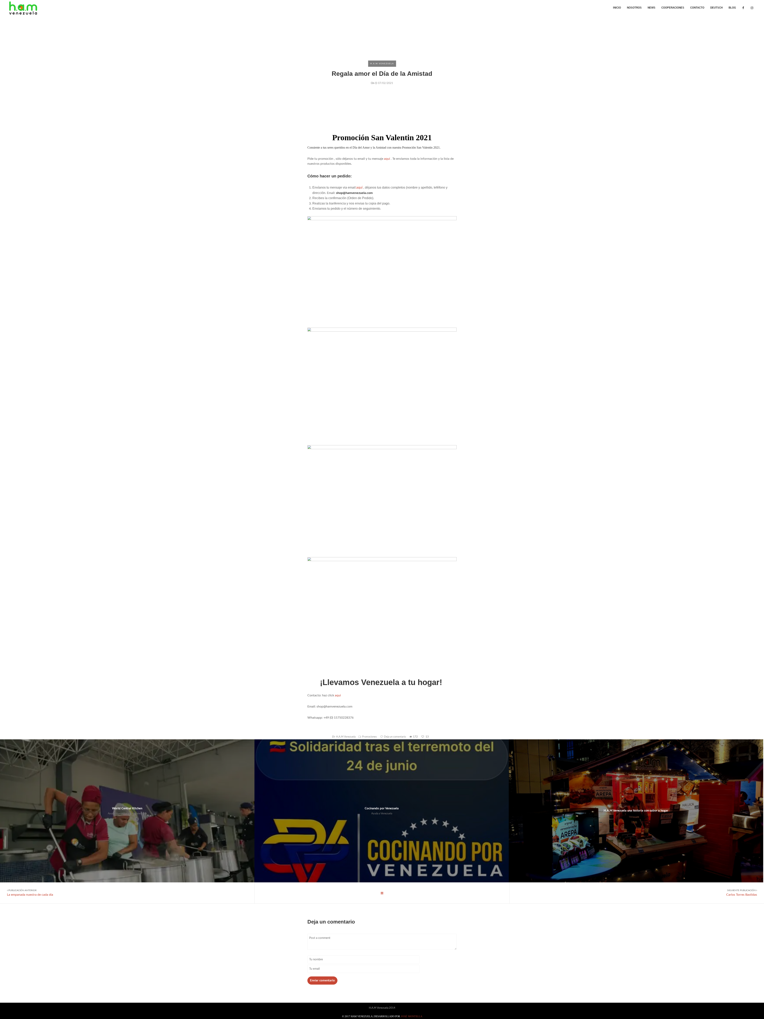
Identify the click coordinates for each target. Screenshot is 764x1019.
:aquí (359, 187)
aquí (387, 158)
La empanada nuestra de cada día (30, 892)
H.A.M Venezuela (382, 64)
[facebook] (743, 8)
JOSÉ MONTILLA (411, 1016)
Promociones (369, 737)
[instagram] (752, 8)
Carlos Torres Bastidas (741, 892)
